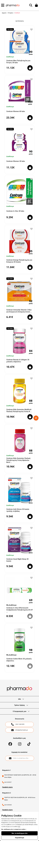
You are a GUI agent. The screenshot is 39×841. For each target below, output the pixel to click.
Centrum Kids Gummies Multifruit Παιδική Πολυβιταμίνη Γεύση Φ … (19, 410)
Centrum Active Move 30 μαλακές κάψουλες (19, 660)
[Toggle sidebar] (35, 418)
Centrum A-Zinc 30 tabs (15, 211)
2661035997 (8, 782)
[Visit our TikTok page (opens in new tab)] (29, 744)
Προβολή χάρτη (7, 787)
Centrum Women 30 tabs (15, 161)
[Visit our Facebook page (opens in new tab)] (10, 744)
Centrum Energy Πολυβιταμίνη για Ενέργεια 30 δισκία (19, 261)
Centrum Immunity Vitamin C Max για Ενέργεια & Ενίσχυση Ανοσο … (19, 311)
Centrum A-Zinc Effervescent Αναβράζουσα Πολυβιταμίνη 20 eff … (19, 610)
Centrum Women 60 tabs (15, 111)
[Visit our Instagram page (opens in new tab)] (19, 744)
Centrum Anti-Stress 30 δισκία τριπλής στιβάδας (17, 510)
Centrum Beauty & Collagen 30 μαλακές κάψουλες (17, 361)
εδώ (19, 826)
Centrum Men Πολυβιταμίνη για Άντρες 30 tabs (18, 62)
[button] (3, 5)
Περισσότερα (19, 837)
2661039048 (8, 805)
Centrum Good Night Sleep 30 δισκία (17, 560)
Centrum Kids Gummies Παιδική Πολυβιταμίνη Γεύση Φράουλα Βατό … (18, 460)
